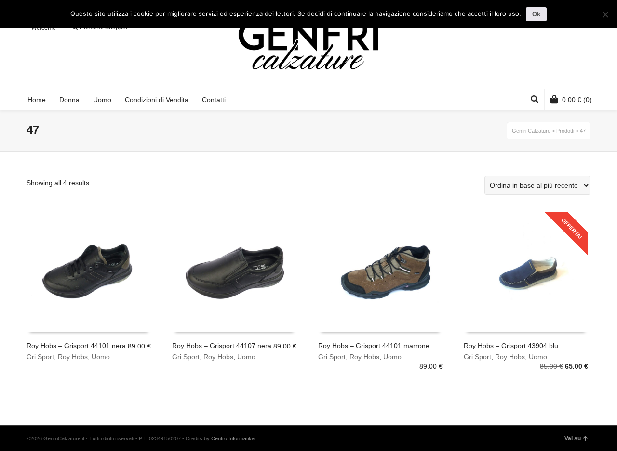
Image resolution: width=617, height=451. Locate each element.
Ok (536, 14)
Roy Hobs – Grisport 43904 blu (511, 345)
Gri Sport (40, 357)
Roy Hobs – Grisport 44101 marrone (373, 345)
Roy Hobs (73, 357)
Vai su (572, 438)
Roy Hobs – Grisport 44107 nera (221, 345)
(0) (577, 99)
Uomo (101, 357)
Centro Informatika (233, 438)
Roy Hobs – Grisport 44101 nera (76, 345)
